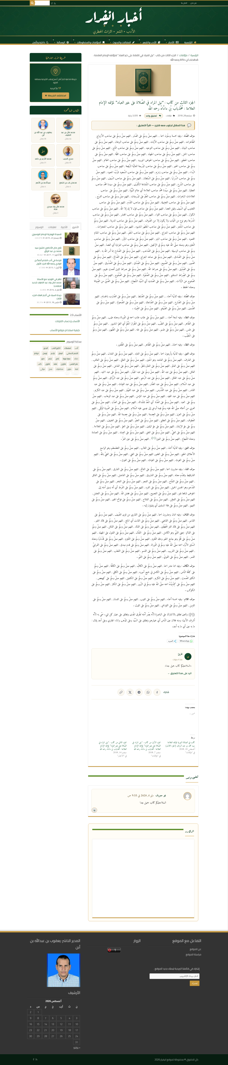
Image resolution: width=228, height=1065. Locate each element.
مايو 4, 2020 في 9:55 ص (141, 795)
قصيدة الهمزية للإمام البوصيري (46, 234)
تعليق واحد (151, 116)
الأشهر (75, 227)
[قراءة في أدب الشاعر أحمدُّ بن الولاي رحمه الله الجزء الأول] (71, 267)
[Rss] (55, 3)
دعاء (76, 359)
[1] (153, 438)
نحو (67, 374)
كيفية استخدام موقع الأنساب (65, 330)
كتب (40, 364)
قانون (47, 364)
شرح (57, 359)
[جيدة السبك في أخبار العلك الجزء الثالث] (71, 299)
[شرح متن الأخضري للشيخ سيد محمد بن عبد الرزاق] (71, 251)
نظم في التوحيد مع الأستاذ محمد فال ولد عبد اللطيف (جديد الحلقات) (46, 282)
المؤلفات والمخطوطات (89, 41)
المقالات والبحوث (122, 41)
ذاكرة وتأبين (39, 41)
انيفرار (61, 353)
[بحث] (32, 3)
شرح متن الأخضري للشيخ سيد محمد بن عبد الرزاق (48, 249)
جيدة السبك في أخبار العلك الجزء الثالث (46, 297)
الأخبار (171, 41)
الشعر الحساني (72, 353)
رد (94, 810)
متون (69, 369)
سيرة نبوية (66, 359)
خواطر (36, 353)
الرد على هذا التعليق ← (179, 673)
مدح (50, 369)
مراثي (42, 369)
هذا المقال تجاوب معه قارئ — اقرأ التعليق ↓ (160, 125)
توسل (45, 353)
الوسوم (39, 227)
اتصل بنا (184, 3)
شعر (50, 359)
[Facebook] (52, 3)
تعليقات (52, 227)
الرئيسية (188, 41)
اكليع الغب (56, 348)
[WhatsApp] (148, 692)
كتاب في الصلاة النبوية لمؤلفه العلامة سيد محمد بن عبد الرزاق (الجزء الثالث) (180, 744)
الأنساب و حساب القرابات (67, 321)
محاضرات (59, 369)
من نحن (193, 3)
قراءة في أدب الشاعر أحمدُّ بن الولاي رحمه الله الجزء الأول (48, 262)
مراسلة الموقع (193, 954)
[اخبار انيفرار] (114, 21)
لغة (76, 369)
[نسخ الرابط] (121, 692)
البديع (46, 348)
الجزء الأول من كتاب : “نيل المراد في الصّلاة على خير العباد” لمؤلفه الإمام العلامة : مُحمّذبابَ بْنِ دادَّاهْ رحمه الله (146, 745)
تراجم (53, 353)
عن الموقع (195, 949)
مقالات (75, 374)
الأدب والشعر (150, 41)
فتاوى (63, 364)
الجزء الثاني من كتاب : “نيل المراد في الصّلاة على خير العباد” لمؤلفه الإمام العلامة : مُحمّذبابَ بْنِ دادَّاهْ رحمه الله (113, 745)
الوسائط (61, 41)
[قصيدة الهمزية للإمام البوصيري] (71, 238)
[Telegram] (139, 692)
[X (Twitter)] (130, 692)
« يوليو (76, 1047)
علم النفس (74, 364)
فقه (55, 364)
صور (43, 359)
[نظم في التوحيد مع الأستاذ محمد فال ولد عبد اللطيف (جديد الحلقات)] (71, 283)
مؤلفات (183, 55)
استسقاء (67, 348)
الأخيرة (64, 227)
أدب (76, 348)
